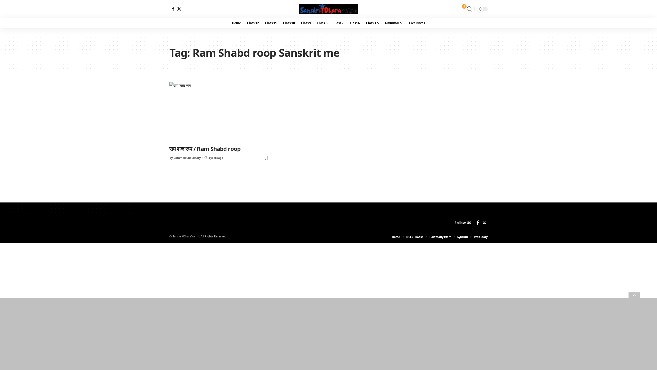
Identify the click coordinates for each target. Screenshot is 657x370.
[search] (469, 9)
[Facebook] (173, 9)
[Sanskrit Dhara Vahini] (328, 9)
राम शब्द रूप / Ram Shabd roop (204, 148)
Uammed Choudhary (187, 158)
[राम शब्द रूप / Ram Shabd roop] (219, 112)
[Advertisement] (154, 334)
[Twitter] (179, 9)
